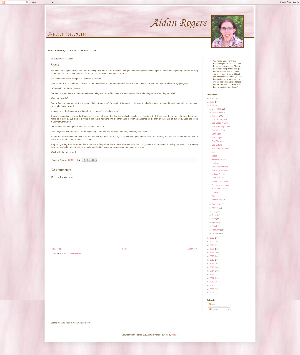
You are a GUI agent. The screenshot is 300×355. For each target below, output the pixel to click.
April (214, 222)
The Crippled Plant (220, 167)
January (215, 233)
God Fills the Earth (219, 119)
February (216, 230)
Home (124, 249)
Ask (213, 196)
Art (94, 50)
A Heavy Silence (219, 159)
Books (84, 50)
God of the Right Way (221, 127)
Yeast (214, 152)
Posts (213, 305)
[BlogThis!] (86, 160)
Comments (215, 309)
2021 (212, 245)
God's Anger (217, 138)
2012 (212, 278)
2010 (212, 285)
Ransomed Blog (56, 50)
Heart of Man (217, 178)
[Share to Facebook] (92, 160)
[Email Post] (79, 160)
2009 (212, 289)
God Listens (217, 145)
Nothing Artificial (218, 174)
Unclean (215, 163)
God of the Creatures (220, 148)
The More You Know (220, 170)
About (73, 50)
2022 (212, 242)
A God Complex (218, 199)
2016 (212, 263)
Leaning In (216, 134)
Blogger (174, 335)
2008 (212, 293)
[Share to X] (89, 160)
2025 (212, 102)
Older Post (192, 249)
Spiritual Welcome (219, 189)
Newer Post (56, 249)
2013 (212, 274)
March (215, 226)
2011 (212, 282)
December (216, 109)
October (215, 116)
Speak (214, 156)
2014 (212, 271)
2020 (212, 249)
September (217, 204)
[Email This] (83, 160)
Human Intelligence (220, 181)
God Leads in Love (220, 123)
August (215, 208)
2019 (212, 253)
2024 (212, 106)
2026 (212, 98)
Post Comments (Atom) (72, 253)
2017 (212, 260)
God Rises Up (218, 141)
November (216, 112)
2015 (212, 267)
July (214, 212)
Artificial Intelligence (220, 185)
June (214, 215)
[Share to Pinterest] (95, 160)
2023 (212, 238)
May (214, 219)
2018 (212, 256)
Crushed (215, 192)
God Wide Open (218, 130)
